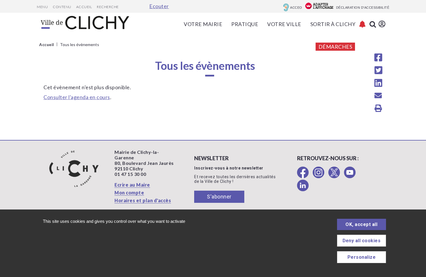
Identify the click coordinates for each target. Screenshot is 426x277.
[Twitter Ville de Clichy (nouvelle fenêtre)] (334, 176)
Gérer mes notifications (362, 24)
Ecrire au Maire (132, 184)
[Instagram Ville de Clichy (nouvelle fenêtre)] (318, 176)
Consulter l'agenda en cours (76, 97)
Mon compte (129, 192)
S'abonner (219, 197)
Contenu (62, 7)
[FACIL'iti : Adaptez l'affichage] (319, 6)
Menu (42, 7)
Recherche (108, 7)
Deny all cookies (362, 240)
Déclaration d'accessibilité (362, 7)
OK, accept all (361, 224)
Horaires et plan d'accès (142, 200)
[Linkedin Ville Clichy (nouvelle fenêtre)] (303, 189)
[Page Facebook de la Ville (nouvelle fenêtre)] (303, 176)
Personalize (361, 257)
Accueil (84, 7)
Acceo (296, 7)
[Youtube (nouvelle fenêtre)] (350, 176)
